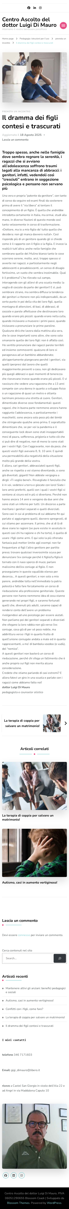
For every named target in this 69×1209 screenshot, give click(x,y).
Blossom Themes (18, 1203)
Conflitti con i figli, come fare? (24, 1009)
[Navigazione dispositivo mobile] (63, 25)
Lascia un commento (15, 140)
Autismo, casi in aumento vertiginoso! (29, 883)
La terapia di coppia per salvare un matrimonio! (27, 818)
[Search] (60, 958)
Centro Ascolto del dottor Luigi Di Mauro (29, 22)
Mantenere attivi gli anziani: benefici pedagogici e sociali (36, 990)
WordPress (54, 1203)
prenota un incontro (16, 111)
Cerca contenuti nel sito (17, 950)
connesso (24, 935)
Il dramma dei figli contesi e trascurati (29, 1026)
